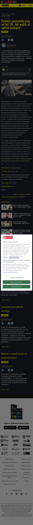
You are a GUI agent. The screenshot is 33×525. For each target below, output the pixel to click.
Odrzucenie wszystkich (17, 282)
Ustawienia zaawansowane (16, 277)
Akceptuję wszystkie (16, 286)
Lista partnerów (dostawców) (10, 272)
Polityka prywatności (14, 257)
